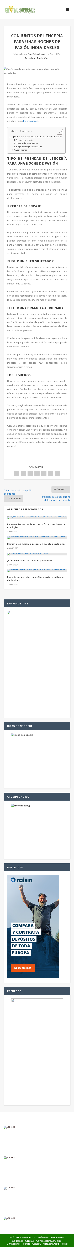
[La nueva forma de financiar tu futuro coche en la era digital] (37, 517)
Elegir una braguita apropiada (29, 146)
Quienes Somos (17, 1241)
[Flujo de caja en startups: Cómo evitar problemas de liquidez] (37, 570)
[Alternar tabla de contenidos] (58, 132)
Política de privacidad (51, 1244)
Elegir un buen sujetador (27, 143)
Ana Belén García (37, 53)
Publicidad (29, 1241)
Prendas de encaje (24, 140)
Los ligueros (21, 150)
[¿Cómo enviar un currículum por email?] (37, 554)
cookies (64, 1244)
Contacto (26, 1244)
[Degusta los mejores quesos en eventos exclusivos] (37, 537)
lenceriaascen (30, 120)
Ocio (46, 58)
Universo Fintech (13, 1244)
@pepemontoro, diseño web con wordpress (42, 1237)
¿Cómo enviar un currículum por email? (29, 560)
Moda (40, 58)
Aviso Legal (36, 1244)
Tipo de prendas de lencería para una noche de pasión (36, 136)
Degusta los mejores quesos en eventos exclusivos (36, 543)
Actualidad (30, 58)
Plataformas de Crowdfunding (48, 1241)
